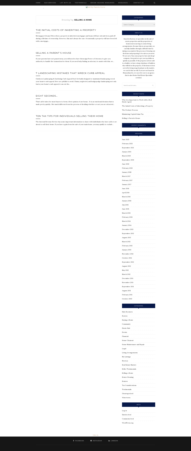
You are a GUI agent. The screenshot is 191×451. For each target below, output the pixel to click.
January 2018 (126, 172)
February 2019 (127, 168)
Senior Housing (128, 377)
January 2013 (126, 250)
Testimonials (81, 3)
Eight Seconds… (47, 96)
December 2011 (127, 278)
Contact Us (139, 3)
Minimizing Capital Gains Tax (132, 114)
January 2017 (126, 184)
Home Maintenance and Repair (133, 344)
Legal (124, 349)
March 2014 (126, 221)
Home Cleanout (128, 340)
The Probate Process (130, 110)
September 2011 (128, 287)
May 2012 (125, 270)
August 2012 (126, 266)
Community (126, 324)
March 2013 (126, 242)
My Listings (126, 357)
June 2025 (125, 140)
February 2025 (127, 144)
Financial (125, 336)
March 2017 (126, 176)
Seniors (125, 381)
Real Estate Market (129, 365)
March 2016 (126, 197)
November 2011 (127, 282)
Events (124, 332)
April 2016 (125, 193)
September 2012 (128, 262)
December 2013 (127, 229)
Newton (125, 361)
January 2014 (126, 225)
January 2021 (126, 152)
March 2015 (126, 213)
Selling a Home (127, 373)
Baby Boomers (127, 312)
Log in (124, 411)
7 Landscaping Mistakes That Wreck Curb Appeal (70, 73)
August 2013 (126, 238)
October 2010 (127, 299)
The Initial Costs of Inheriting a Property (66, 30)
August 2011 (126, 291)
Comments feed (128, 419)
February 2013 (127, 246)
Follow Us (95, 435)
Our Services (50, 3)
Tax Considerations (129, 385)
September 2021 (128, 148)
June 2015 (125, 209)
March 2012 (126, 274)
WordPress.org (127, 423)
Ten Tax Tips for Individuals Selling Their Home (69, 116)
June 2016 (125, 189)
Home (38, 3)
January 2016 (126, 201)
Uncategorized (127, 393)
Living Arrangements (130, 353)
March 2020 (126, 156)
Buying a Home (127, 320)
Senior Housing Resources (102, 3)
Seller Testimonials (129, 369)
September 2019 (128, 160)
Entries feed (126, 415)
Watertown (126, 398)
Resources (123, 3)
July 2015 (125, 205)
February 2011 (127, 295)
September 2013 (128, 233)
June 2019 (125, 164)
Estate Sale (126, 328)
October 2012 (127, 258)
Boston (124, 316)
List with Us (65, 3)
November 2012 (127, 254)
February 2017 (127, 180)
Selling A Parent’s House (53, 53)
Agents (39, 8)
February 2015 (127, 217)
